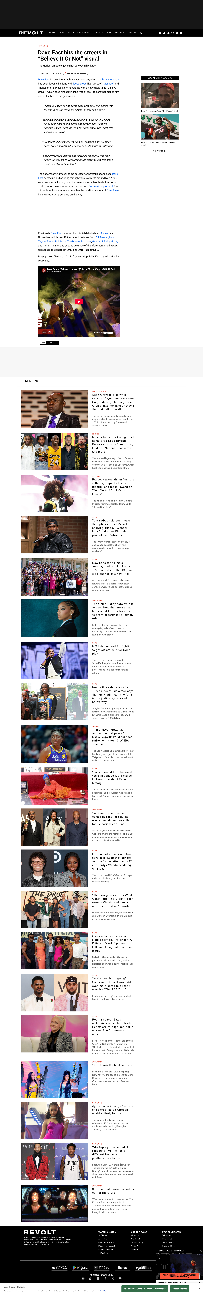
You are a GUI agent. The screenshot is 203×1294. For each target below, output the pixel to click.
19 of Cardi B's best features (112, 1065)
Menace (108, 83)
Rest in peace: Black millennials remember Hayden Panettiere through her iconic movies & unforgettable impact (112, 1027)
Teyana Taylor (46, 241)
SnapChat (168, 32)
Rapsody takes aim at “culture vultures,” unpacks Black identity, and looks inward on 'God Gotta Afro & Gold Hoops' (113, 487)
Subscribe (132, 33)
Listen (71, 33)
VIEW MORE (159, 151)
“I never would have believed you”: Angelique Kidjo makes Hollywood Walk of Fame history (112, 777)
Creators (119, 33)
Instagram (160, 32)
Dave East (43, 79)
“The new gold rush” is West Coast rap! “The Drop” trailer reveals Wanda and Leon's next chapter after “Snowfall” (112, 900)
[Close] (199, 1288)
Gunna (96, 241)
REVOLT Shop (168, 1246)
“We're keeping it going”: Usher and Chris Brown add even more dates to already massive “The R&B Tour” (111, 984)
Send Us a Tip (137, 1242)
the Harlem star (110, 79)
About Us (135, 1235)
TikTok (164, 32)
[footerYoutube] (120, 1280)
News (109, 33)
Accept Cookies (179, 1289)
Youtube (181, 33)
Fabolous (86, 241)
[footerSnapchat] (98, 1280)
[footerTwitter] (112, 1280)
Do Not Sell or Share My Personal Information (145, 1289)
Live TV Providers (106, 1242)
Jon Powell (46, 73)
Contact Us (167, 1239)
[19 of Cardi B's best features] (54, 1079)
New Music (43, 46)
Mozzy (114, 241)
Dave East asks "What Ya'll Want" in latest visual (158, 143)
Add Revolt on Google (76, 73)
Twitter (177, 32)
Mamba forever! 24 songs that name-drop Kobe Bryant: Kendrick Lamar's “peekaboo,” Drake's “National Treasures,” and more (113, 444)
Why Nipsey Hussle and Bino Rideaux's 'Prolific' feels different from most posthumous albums (112, 1152)
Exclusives (98, 33)
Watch (61, 33)
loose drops (79, 83)
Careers (134, 1249)
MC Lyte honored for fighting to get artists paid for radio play (112, 649)
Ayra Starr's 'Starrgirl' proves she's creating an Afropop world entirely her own (112, 1109)
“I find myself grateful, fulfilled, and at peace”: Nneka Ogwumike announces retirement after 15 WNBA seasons (112, 737)
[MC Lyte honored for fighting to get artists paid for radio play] (54, 660)
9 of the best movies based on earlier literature (113, 1190)
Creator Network (105, 1249)
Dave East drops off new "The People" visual (159, 111)
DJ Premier (102, 237)
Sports (95, 434)
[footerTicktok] (90, 1280)
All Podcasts (103, 1239)
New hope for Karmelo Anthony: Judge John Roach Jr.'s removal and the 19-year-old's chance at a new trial (112, 568)
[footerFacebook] (105, 1280)
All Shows (102, 1235)
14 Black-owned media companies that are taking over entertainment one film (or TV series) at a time (111, 818)
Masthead (135, 1239)
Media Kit (135, 1246)
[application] (179, 1266)
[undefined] (160, 95)
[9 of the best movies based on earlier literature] (54, 1203)
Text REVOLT (168, 1242)
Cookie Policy (102, 1291)
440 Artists (103, 1253)
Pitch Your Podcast (106, 1246)
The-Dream (73, 241)
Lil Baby (105, 241)
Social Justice (83, 33)
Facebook (172, 32)
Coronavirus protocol (101, 186)
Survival (104, 233)
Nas (111, 237)
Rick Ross (60, 241)
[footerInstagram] (83, 1280)
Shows (52, 33)
